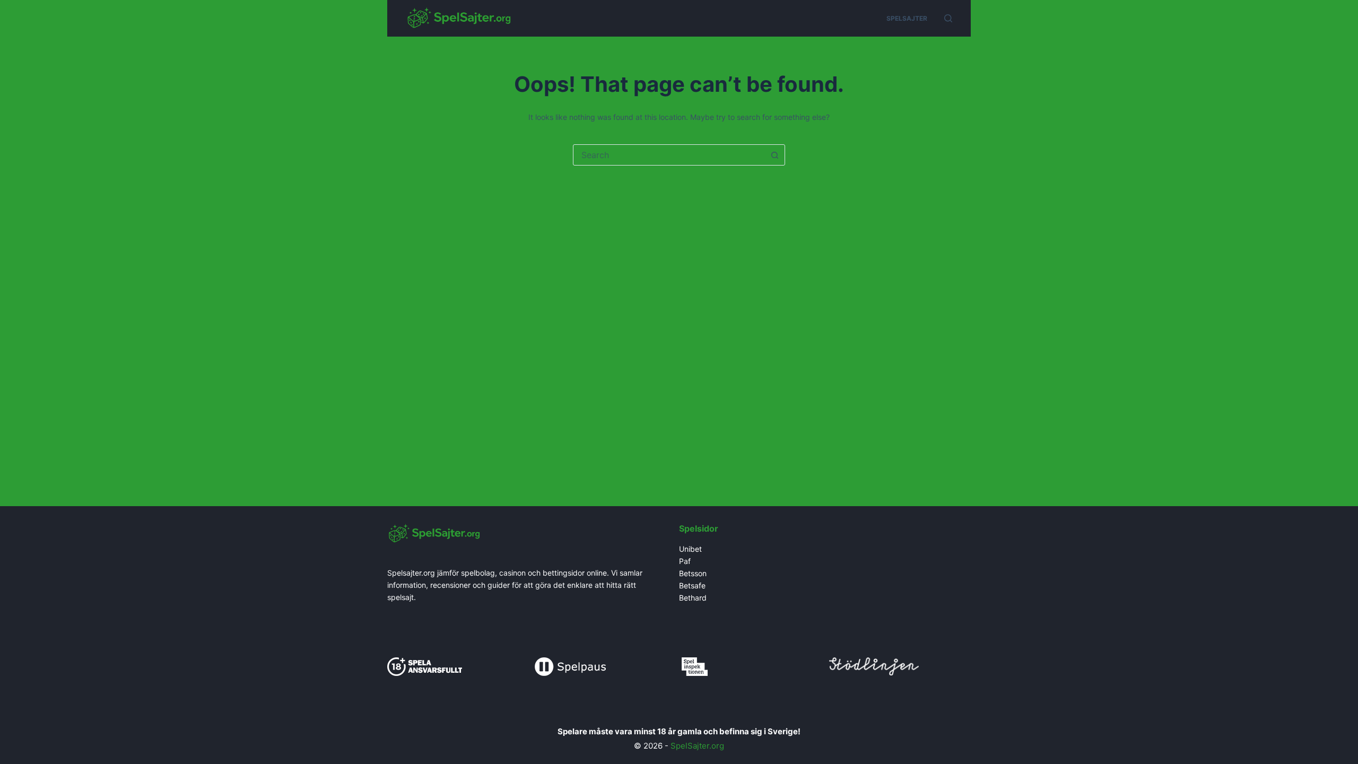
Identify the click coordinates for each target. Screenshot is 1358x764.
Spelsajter (906, 18)
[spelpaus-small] (570, 665)
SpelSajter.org (697, 746)
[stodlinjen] (874, 665)
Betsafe (692, 585)
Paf (685, 561)
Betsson (693, 573)
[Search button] (774, 155)
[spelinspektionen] (695, 665)
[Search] (948, 18)
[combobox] (668, 155)
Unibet (691, 548)
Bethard (693, 597)
